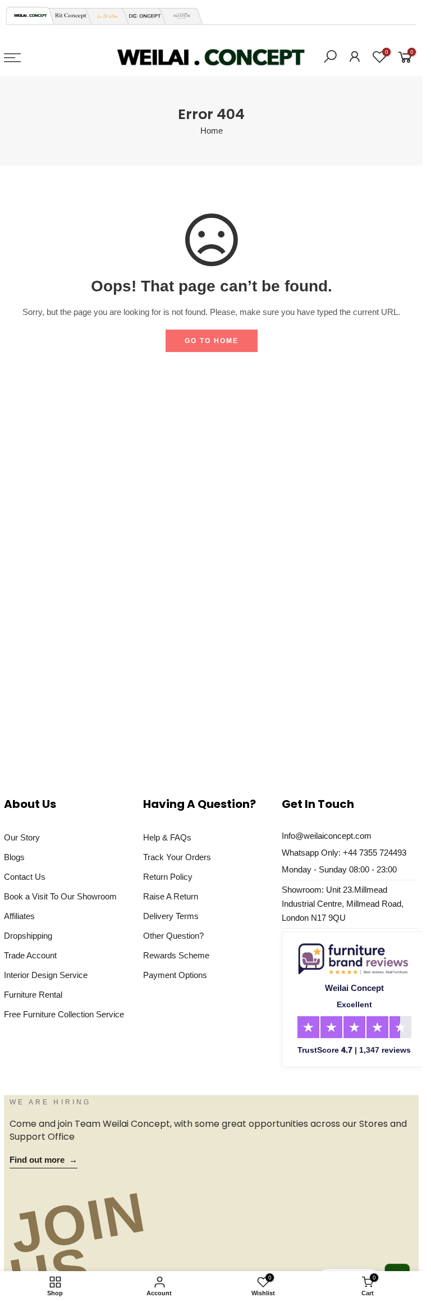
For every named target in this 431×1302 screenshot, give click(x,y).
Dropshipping (28, 935)
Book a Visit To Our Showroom (60, 896)
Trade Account (30, 955)
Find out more (43, 1159)
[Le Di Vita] (104, 16)
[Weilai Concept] (30, 15)
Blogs (14, 857)
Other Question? (173, 935)
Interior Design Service (46, 975)
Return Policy (167, 876)
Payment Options (175, 975)
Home (211, 130)
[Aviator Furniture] (178, 16)
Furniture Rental (33, 994)
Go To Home (212, 341)
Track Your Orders (177, 857)
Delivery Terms (171, 916)
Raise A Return (170, 896)
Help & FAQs (167, 837)
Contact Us (24, 876)
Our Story (22, 837)
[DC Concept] (141, 16)
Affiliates (19, 916)
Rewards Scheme (176, 955)
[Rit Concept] (67, 16)
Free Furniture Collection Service (64, 1014)
